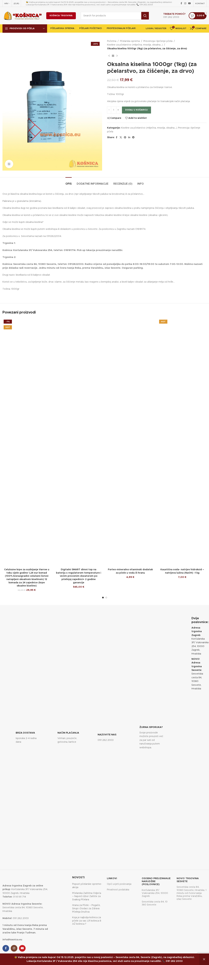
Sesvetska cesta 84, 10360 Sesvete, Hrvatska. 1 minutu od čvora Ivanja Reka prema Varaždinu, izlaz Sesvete (191, 893)
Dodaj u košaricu (136, 110)
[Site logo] (22, 15)
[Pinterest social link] (125, 137)
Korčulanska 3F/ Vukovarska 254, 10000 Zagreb (155, 893)
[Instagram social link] (185, 3)
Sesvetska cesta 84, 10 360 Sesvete (155, 903)
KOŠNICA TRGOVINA (61, 16)
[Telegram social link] (133, 137)
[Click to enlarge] (9, 164)
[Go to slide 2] (106, 597)
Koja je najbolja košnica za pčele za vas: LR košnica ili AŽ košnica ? (86, 920)
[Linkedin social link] (129, 137)
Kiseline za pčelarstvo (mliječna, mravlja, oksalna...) (135, 45)
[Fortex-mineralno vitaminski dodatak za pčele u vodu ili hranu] (130, 442)
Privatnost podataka (118, 890)
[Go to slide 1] (103, 597)
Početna (111, 41)
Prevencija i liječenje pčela (157, 41)
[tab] (68, 182)
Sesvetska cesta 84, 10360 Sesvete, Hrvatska (197, 674)
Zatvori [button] (204, 959)
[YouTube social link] (189, 3)
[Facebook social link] (181, 3)
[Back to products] (113, 56)
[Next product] (117, 56)
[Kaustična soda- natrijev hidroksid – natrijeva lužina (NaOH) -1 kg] (182, 442)
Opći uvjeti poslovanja (119, 884)
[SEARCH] (145, 16)
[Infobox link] (170, 15)
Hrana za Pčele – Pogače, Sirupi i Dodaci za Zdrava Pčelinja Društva (86, 908)
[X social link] (121, 137)
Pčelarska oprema (130, 41)
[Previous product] (109, 56)
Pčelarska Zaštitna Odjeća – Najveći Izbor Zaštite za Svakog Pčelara (86, 896)
